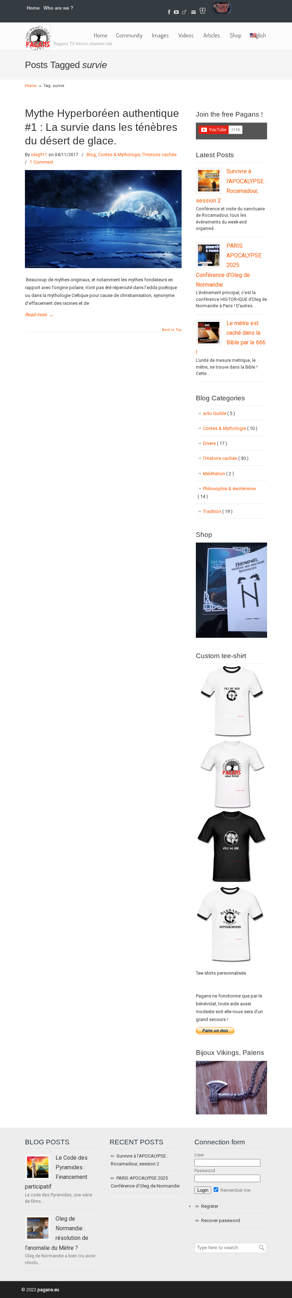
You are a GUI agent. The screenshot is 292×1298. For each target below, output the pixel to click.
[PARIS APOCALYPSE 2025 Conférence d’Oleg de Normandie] (208, 255)
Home (33, 8)
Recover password (220, 1220)
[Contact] (193, 12)
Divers (215, 443)
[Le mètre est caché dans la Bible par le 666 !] (208, 332)
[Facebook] (169, 12)
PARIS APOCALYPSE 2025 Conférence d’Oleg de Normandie (228, 265)
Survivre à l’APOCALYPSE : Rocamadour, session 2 (139, 1159)
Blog (91, 154)
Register (209, 1206)
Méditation (218, 473)
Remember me (234, 1190)
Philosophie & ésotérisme (227, 492)
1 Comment (41, 162)
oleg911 (39, 154)
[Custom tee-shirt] (231, 963)
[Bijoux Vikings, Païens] (231, 1112)
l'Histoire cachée (159, 154)
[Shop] (231, 636)
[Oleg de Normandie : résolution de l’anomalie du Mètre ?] (37, 1228)
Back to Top (172, 330)
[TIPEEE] (184, 12)
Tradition (218, 511)
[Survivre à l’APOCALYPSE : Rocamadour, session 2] (208, 180)
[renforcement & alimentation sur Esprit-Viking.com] (222, 12)
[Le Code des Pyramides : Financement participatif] (37, 1167)
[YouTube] (176, 12)
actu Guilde (219, 413)
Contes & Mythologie (119, 154)
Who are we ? (58, 8)
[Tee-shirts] (202, 12)
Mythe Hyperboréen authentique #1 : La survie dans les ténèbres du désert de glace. (102, 127)
